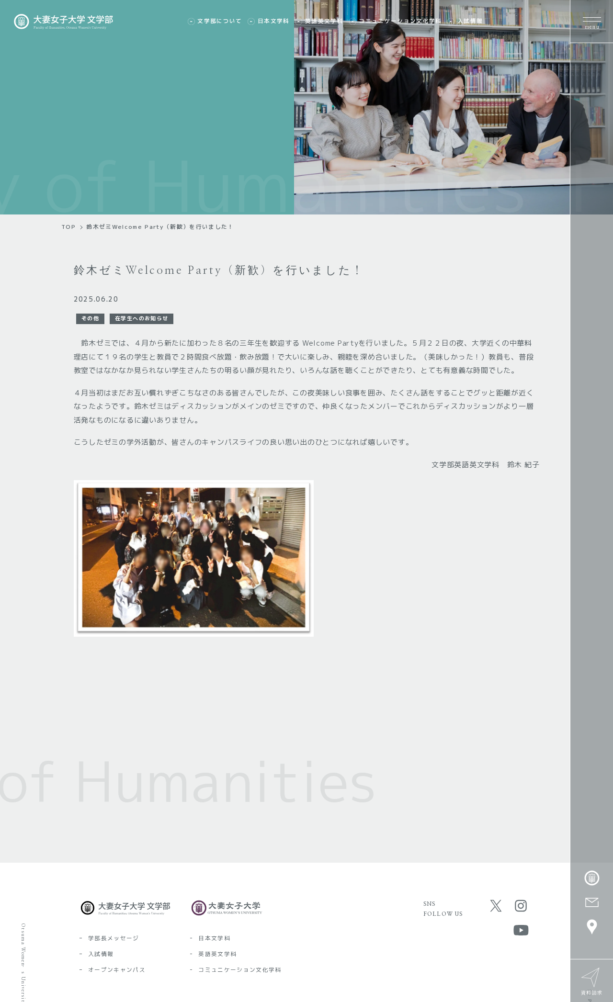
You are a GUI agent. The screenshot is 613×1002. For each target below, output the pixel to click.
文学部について (219, 21)
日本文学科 (274, 21)
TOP (68, 227)
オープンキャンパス (117, 970)
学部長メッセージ (113, 938)
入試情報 (470, 21)
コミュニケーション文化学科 (400, 21)
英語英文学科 (324, 21)
